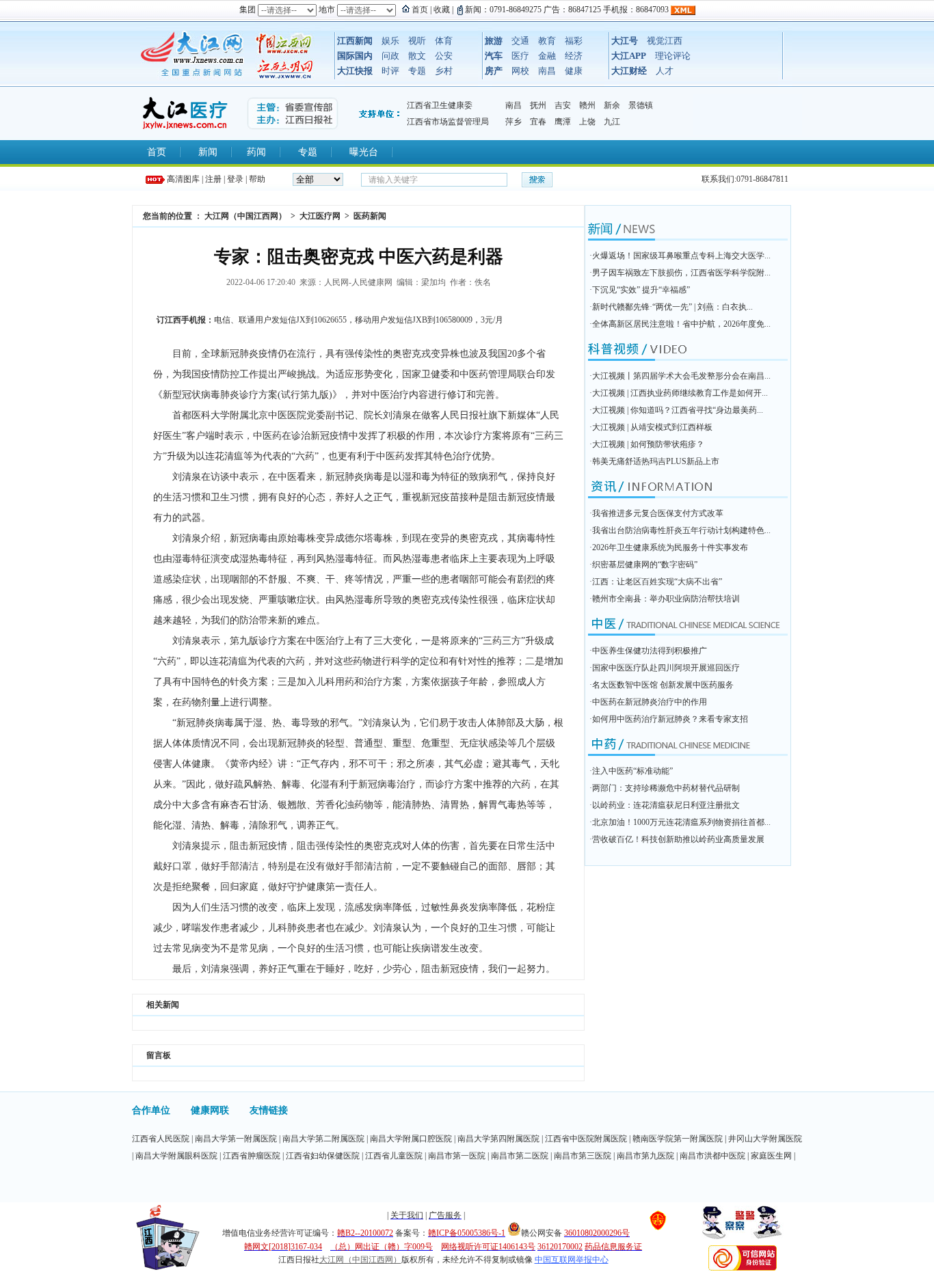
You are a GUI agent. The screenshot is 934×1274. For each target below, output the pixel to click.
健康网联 (210, 1110)
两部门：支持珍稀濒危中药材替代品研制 (666, 788)
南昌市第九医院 (645, 1156)
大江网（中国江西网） (245, 216)
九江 (612, 121)
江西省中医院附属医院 (586, 1138)
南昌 (513, 105)
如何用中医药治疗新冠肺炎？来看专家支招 (670, 719)
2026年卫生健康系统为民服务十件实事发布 (670, 547)
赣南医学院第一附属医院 (677, 1138)
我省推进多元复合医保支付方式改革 (657, 513)
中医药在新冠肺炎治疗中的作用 (649, 702)
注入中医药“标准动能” (632, 771)
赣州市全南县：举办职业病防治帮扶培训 (666, 599)
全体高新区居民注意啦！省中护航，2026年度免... (681, 324)
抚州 (538, 105)
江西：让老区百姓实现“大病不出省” (657, 581)
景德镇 (640, 105)
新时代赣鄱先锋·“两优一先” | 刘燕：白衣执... (672, 307)
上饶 (587, 121)
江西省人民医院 (160, 1138)
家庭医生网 (771, 1156)
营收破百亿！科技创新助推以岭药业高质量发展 (678, 839)
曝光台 (363, 152)
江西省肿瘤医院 (251, 1156)
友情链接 (269, 1110)
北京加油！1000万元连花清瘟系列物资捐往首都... (681, 822)
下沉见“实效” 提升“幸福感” (641, 290)
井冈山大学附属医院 (765, 1138)
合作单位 (151, 1110)
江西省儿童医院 (394, 1156)
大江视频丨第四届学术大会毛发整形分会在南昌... (681, 376)
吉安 (563, 105)
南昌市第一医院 (456, 1156)
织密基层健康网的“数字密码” (644, 564)
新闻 (207, 152)
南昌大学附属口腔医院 (411, 1138)
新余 (612, 105)
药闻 (256, 152)
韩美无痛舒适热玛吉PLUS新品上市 (655, 461)
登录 (235, 179)
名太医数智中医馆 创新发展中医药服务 (663, 685)
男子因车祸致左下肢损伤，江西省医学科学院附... (681, 272)
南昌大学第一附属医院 (236, 1138)
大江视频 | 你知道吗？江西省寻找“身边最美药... (677, 410)
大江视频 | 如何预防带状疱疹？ (648, 444)
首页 (156, 152)
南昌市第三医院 (582, 1156)
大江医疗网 (320, 216)
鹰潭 (563, 121)
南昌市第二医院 (519, 1156)
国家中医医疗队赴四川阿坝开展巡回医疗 (666, 668)
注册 (213, 179)
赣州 (587, 105)
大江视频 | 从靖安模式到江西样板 (652, 427)
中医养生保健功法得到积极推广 (649, 650)
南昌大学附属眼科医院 (176, 1156)
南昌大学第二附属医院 (323, 1138)
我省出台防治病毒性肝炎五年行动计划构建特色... (681, 530)
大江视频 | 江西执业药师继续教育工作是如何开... (680, 393)
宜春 (538, 121)
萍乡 (513, 121)
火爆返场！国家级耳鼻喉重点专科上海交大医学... (681, 255)
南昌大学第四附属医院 (498, 1138)
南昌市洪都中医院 (712, 1156)
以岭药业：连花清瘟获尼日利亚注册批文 (666, 805)
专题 (307, 152)
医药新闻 (369, 216)
